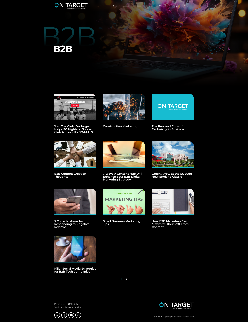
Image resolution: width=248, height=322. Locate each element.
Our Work (163, 6)
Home (115, 6)
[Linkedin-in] (78, 315)
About (126, 6)
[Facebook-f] (64, 315)
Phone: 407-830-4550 (66, 304)
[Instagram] (57, 315)
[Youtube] (71, 315)
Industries (150, 6)
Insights (176, 6)
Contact (187, 6)
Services (137, 6)
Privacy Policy (188, 316)
